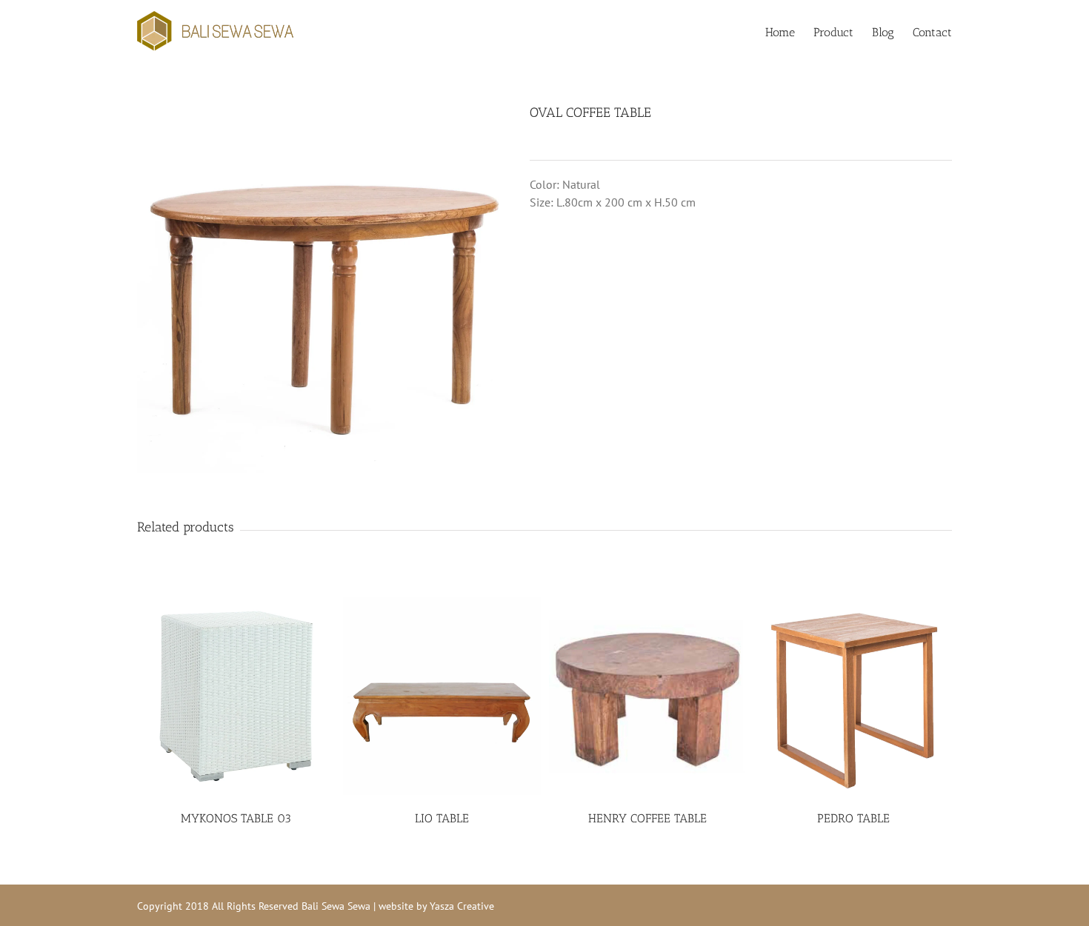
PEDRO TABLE (853, 818)
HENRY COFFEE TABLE (647, 818)
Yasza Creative (462, 906)
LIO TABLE (442, 818)
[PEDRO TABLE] (853, 696)
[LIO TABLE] (442, 696)
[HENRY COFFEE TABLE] (648, 696)
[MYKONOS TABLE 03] (236, 696)
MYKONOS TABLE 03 (236, 818)
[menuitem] (789, 31)
